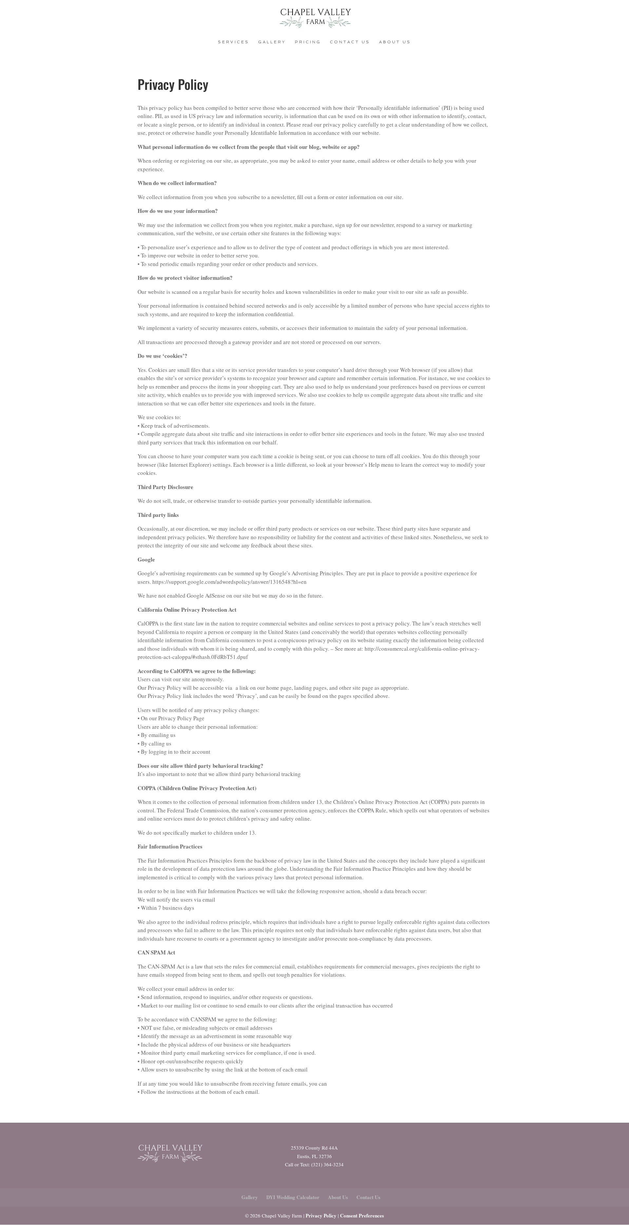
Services (233, 42)
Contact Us (350, 42)
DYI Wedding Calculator (292, 1197)
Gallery (272, 42)
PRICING (308, 42)
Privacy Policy (321, 1215)
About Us (395, 42)
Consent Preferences (362, 1215)
